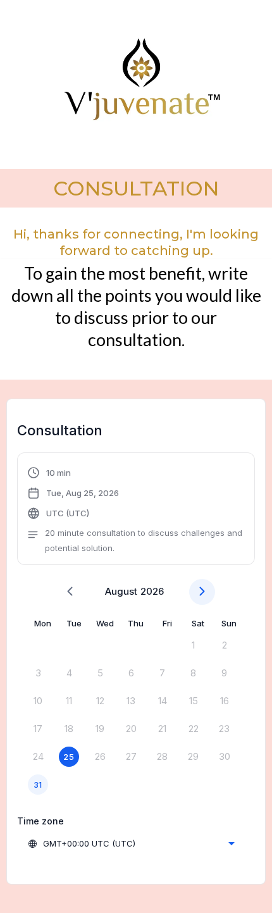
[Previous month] (70, 592)
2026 (152, 591)
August (121, 591)
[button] (136, 510)
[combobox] (131, 843)
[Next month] (202, 592)
